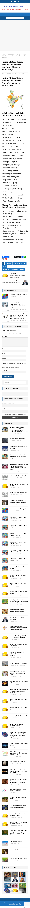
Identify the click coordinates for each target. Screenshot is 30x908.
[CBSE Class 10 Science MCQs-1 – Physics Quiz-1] (5, 560)
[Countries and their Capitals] (5, 296)
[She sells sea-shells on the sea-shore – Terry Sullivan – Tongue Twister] (5, 456)
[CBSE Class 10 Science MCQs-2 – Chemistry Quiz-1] (5, 552)
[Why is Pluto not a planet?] (5, 763)
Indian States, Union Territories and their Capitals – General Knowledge (19, 627)
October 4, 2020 (14, 809)
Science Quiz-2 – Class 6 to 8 (18, 716)
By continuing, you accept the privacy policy (15, 414)
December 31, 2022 (15, 657)
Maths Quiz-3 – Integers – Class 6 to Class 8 (17, 724)
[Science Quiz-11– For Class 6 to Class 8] (5, 593)
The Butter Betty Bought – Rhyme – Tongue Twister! (17, 610)
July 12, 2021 (13, 784)
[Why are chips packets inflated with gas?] (5, 683)
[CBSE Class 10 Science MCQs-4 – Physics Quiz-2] (5, 535)
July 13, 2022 (13, 738)
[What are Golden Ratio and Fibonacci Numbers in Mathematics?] (22, 874)
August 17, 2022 (14, 717)
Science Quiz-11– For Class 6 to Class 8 (18, 592)
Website (4, 358)
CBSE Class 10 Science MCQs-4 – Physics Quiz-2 (19, 534)
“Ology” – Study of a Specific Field (18, 798)
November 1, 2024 (15, 613)
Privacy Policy (21, 907)
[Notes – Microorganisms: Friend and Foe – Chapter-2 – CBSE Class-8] (5, 753)
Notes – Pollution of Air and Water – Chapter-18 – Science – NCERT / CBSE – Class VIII (19, 663)
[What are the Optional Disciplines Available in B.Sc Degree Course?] (7, 874)
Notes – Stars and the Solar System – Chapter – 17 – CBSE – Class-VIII (19, 771)
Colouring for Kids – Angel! (18, 476)
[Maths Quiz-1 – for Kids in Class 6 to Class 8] (5, 815)
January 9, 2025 (14, 460)
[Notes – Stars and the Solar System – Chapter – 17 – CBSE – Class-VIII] (5, 771)
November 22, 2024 (15, 296)
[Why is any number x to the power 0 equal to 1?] (5, 790)
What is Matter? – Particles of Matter (19, 744)
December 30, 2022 (15, 684)
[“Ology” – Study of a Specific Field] (5, 799)
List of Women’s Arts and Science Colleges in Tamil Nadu (18, 673)
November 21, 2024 (15, 520)
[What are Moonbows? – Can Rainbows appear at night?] (5, 502)
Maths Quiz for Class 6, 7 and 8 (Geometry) (19, 644)
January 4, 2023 (14, 647)
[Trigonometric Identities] (5, 440)
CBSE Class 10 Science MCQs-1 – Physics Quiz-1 (19, 559)
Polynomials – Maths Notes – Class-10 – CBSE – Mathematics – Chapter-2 (18, 781)
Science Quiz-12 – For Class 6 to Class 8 (18, 584)
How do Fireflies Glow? (17, 850)
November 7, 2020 (15, 792)
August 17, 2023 (14, 621)
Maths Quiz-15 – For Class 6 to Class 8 (19, 484)
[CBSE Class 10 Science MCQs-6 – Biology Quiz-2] (5, 518)
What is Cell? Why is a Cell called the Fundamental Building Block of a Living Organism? (18, 735)
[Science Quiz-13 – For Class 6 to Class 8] (5, 576)
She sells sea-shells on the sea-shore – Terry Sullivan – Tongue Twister (18, 456)
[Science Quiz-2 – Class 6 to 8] (5, 717)
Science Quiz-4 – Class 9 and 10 (18, 700)
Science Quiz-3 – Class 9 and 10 (18, 708)
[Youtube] (18, 1)
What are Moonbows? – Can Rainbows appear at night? (18, 501)
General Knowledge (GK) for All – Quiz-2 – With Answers (18, 636)
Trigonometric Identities (17, 438)
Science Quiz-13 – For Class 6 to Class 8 (18, 575)
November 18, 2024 (15, 545)
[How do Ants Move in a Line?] (5, 860)
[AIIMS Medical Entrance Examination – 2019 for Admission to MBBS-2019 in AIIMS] (5, 304)
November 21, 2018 (15, 320)
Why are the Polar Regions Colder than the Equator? (18, 806)
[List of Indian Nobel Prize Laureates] (5, 619)
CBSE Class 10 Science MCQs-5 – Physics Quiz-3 (19, 526)
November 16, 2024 (15, 570)
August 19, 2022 (14, 702)
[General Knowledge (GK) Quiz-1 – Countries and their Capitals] (5, 654)
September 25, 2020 (15, 825)
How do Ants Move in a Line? (18, 858)
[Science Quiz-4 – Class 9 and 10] (5, 701)
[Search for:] (15, 18)
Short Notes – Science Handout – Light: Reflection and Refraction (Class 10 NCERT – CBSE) (19, 467)
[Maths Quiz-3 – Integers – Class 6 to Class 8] (5, 725)
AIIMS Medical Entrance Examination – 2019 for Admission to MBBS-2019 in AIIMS (18, 305)
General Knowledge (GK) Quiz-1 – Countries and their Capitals (18, 654)
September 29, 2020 (15, 817)
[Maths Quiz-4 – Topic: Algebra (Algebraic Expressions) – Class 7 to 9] (5, 691)
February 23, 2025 (15, 440)
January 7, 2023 (14, 639)
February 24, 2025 (15, 433)
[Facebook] (11, 1)
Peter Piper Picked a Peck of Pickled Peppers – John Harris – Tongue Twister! (19, 601)
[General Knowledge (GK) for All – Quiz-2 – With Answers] (5, 637)
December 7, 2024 (15, 487)
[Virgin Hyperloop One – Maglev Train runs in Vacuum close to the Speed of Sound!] (7, 879)
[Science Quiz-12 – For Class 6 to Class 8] (5, 585)
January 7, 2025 (14, 471)
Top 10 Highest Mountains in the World (18, 447)
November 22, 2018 (15, 309)
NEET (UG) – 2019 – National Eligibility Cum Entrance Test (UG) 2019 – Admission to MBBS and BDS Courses (18, 316)
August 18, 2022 (14, 711)
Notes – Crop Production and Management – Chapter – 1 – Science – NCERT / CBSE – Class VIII (18, 833)
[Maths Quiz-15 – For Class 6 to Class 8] (5, 485)
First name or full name (8, 403)
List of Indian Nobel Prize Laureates (17, 618)
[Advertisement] (15, 35)
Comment (4, 336)
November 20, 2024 (15, 528)
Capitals (8, 263)
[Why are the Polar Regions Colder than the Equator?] (5, 807)
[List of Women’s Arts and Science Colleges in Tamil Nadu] (5, 673)
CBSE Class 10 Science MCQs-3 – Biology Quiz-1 (19, 542)
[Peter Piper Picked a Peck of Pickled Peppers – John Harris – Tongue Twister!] (5, 601)
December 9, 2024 (15, 477)
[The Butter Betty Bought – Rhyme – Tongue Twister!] (5, 611)
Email (3, 353)
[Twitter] (15, 1)
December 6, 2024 (15, 494)
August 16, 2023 (7, 73)
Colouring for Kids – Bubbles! (19, 492)
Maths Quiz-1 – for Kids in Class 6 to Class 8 (17, 814)
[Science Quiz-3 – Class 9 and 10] (5, 709)
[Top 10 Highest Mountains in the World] (5, 448)
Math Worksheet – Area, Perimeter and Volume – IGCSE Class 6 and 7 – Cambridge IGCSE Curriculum (19, 430)
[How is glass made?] (5, 843)
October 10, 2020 (14, 800)
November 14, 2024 (15, 578)
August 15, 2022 (14, 727)
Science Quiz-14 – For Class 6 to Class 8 (18, 567)
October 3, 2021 (14, 756)
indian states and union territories (13, 269)
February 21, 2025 (15, 450)
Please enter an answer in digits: (10, 367)
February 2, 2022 (14, 747)
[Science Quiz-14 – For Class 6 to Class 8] (5, 568)
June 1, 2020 (13, 843)
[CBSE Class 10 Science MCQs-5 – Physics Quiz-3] (5, 527)
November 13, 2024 (15, 586)
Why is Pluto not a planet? (17, 761)
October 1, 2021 (14, 763)
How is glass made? (16, 841)
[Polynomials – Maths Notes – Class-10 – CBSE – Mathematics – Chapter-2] (5, 781)
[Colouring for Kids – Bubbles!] (5, 494)
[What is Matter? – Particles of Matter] (5, 745)
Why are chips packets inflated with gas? (19, 682)
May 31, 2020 (13, 860)
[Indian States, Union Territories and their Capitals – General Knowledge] (5, 627)
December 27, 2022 (15, 694)
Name (3, 349)
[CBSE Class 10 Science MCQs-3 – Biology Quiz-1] (5, 543)
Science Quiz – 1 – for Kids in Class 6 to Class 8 (18, 822)
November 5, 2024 (15, 604)
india (4, 266)
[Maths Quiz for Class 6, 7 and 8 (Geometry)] (5, 645)
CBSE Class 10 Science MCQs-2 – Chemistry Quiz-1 (19, 551)
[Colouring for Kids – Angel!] (5, 477)
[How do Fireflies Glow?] (5, 851)
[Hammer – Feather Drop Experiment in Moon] (22, 890)
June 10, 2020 (13, 836)
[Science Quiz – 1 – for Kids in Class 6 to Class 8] (5, 824)
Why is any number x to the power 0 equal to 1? (18, 789)
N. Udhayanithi (16, 73)
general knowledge (19, 263)
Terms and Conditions (11, 907)
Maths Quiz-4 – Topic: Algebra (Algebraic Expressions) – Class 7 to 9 (19, 691)
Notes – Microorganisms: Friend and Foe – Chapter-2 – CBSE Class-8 (18, 753)
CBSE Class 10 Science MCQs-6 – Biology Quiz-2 (19, 517)
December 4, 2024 (15, 504)
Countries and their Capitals (18, 294)
